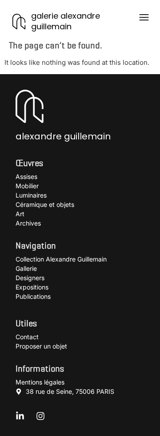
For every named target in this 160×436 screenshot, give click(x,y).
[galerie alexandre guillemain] (19, 21)
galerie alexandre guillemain (65, 21)
